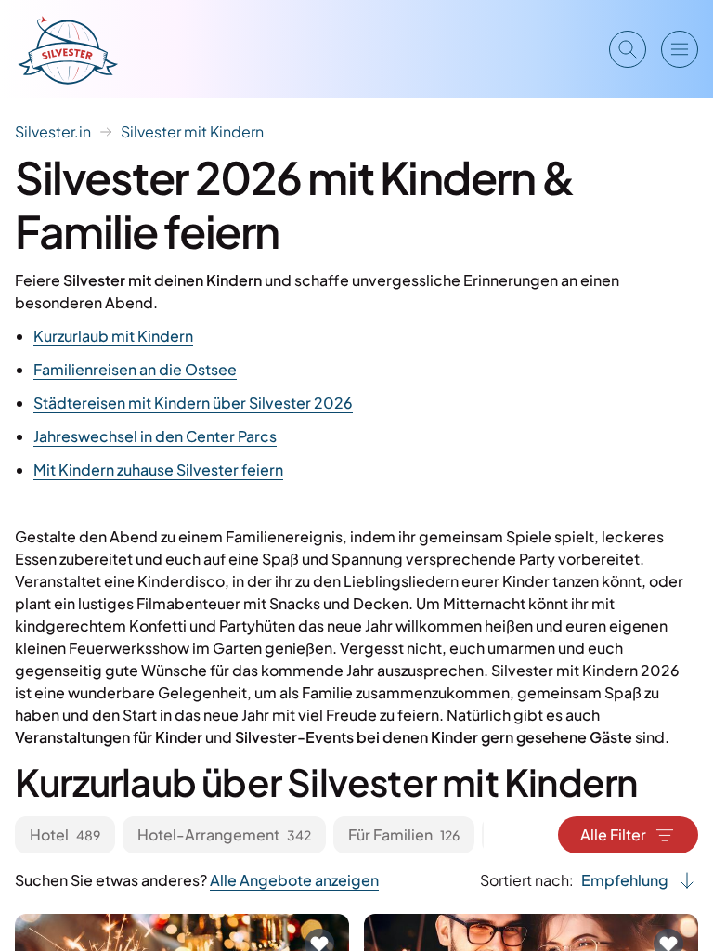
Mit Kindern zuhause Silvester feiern (158, 469)
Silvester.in (53, 131)
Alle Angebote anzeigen (294, 880)
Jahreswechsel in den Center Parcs (155, 436)
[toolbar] (249, 834)
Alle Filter (613, 834)
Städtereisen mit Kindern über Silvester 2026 (193, 402)
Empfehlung (624, 880)
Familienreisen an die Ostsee (135, 369)
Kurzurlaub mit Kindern (113, 335)
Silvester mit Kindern (192, 131)
